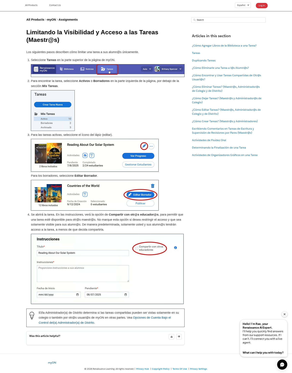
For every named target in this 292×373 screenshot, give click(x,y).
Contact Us (55, 5)
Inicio (31, 5)
